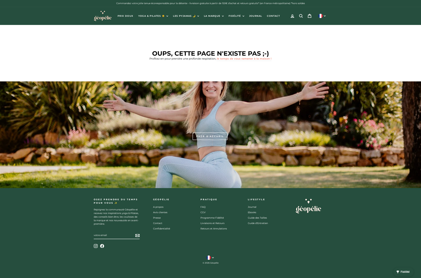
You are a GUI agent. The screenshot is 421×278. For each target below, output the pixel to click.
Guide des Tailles (257, 217)
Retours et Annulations (213, 228)
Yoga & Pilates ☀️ (152, 15)
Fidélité (235, 15)
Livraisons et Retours (212, 223)
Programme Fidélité (212, 217)
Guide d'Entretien (258, 223)
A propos (158, 207)
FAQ (203, 207)
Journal (255, 15)
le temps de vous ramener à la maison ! (244, 58)
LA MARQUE (212, 15)
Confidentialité (161, 228)
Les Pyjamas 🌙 (185, 15)
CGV (203, 212)
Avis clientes (160, 212)
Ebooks (252, 212)
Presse (157, 217)
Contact (273, 15)
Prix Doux (125, 15)
